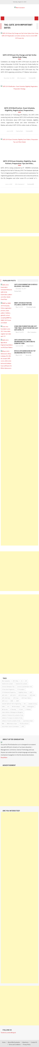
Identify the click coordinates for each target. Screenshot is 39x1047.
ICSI (8, 706)
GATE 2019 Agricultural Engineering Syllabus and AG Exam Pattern (24, 342)
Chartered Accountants (21, 684)
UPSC (22, 726)
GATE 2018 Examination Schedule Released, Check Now (25, 285)
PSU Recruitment (24, 724)
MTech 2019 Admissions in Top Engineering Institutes (24, 352)
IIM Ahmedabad (16, 706)
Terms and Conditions (15, 1044)
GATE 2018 (4, 695)
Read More (4, 757)
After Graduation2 (19, 184)
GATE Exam (16, 698)
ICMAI (3, 706)
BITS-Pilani (15, 681)
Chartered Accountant (7, 684)
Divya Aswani (30, 346)
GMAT (17, 701)
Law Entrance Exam (28, 721)
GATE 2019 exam (22, 695)
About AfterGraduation (14, 1042)
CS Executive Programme (8, 689)
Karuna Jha (28, 355)
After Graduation (21, 78)
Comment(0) (32, 78)
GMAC (11, 701)
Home (3, 1042)
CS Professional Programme (9, 692)
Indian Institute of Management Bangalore (12, 712)
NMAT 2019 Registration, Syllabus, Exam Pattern (23, 304)
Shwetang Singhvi (31, 307)
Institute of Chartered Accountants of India (12, 715)
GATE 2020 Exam (6, 698)
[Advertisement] (19, 213)
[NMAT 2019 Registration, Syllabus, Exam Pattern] (7, 313)
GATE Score (5, 701)
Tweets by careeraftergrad (8, 1032)
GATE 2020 (32, 695)
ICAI (25, 704)
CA (21, 681)
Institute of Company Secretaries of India (12, 718)
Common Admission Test (8, 687)
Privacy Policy (26, 1044)
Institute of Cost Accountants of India (11, 721)
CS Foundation (21, 689)
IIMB (23, 706)
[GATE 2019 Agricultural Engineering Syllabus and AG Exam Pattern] (7, 344)
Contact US (34, 1042)
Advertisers (25, 1042)
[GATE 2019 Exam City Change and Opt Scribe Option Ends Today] (19, 35)
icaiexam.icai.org (32, 704)
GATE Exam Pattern (26, 698)
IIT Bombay (13, 709)
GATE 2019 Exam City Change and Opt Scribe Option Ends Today (19, 56)
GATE (31, 692)
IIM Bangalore (30, 706)
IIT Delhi (21, 709)
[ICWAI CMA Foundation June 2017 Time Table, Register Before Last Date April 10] (7, 331)
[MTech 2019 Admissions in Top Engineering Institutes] (7, 359)
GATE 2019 (13, 695)
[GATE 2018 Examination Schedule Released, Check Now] (7, 292)
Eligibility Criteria (22, 692)
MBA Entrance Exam (12, 724)
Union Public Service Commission (10, 726)
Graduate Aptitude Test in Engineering (11, 704)
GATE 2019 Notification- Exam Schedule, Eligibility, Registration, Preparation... (19, 109)
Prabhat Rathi (19, 131)
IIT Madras (28, 709)
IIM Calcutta (5, 709)
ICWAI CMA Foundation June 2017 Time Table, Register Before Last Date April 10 (26, 328)
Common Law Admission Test (24, 687)
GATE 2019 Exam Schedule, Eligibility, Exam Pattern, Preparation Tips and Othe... (19, 162)
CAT (26, 681)
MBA (3, 724)
